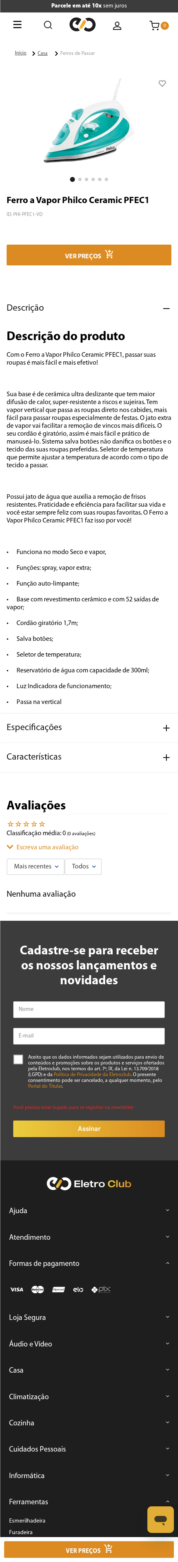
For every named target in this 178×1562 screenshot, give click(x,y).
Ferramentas (28, 1502)
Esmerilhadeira (27, 1521)
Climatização (29, 1397)
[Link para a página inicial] (20, 53)
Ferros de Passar (77, 53)
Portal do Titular (45, 1086)
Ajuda (18, 1211)
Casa (43, 53)
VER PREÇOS (83, 256)
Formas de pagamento (44, 1264)
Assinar (89, 1129)
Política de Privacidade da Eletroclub (92, 1074)
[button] (89, 126)
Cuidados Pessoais (37, 1450)
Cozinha (21, 1423)
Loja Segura (27, 1318)
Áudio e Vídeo (30, 1345)
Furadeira (21, 1533)
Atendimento (30, 1238)
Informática (27, 1476)
